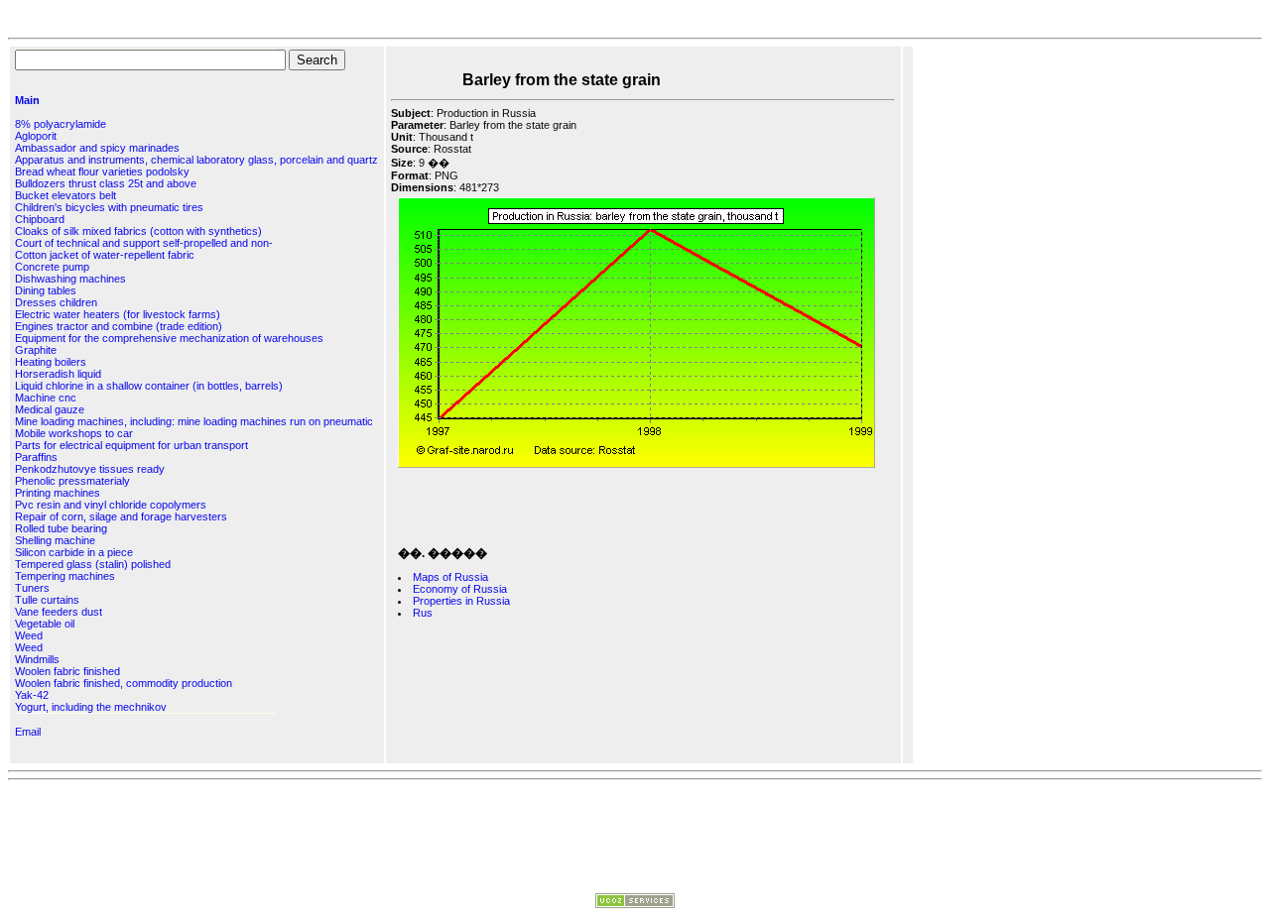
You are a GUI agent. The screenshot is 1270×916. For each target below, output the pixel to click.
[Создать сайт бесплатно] (635, 904)
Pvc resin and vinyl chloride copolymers (110, 505)
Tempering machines (65, 576)
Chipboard (39, 219)
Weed (29, 635)
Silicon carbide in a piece (74, 552)
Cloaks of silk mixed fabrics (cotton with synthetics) (138, 231)
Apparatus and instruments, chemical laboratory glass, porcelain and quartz (196, 160)
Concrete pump (52, 267)
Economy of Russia (460, 589)
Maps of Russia (450, 577)
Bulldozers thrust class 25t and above (105, 183)
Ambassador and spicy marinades (97, 148)
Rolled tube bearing (61, 528)
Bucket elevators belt (65, 195)
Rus (423, 613)
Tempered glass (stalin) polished (93, 564)
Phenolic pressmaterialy (72, 481)
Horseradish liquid (58, 374)
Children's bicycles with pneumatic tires (109, 207)
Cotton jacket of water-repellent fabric (104, 255)
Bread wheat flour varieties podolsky (102, 171)
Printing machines (57, 493)
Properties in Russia (461, 601)
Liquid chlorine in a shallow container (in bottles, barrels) (149, 386)
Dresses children (56, 302)
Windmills (37, 659)
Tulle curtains (47, 600)
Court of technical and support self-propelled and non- (144, 243)
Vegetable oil (44, 624)
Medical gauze (49, 409)
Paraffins (36, 457)
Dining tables (45, 290)
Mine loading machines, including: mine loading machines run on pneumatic (194, 421)
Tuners (32, 588)
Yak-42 (32, 695)
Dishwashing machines (70, 279)
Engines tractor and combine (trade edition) (118, 326)
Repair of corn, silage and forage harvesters (121, 516)
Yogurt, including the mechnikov (91, 707)
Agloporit (36, 136)
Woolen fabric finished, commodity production (123, 683)
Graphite (36, 350)
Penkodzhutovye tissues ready (90, 469)
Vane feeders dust (58, 612)
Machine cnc (45, 397)
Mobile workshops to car (74, 433)
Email (28, 732)
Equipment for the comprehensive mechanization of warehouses (169, 338)
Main (27, 100)
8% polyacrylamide (60, 124)
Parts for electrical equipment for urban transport (131, 445)
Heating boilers (50, 362)
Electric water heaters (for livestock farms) (117, 314)
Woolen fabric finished (67, 671)
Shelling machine (55, 540)
